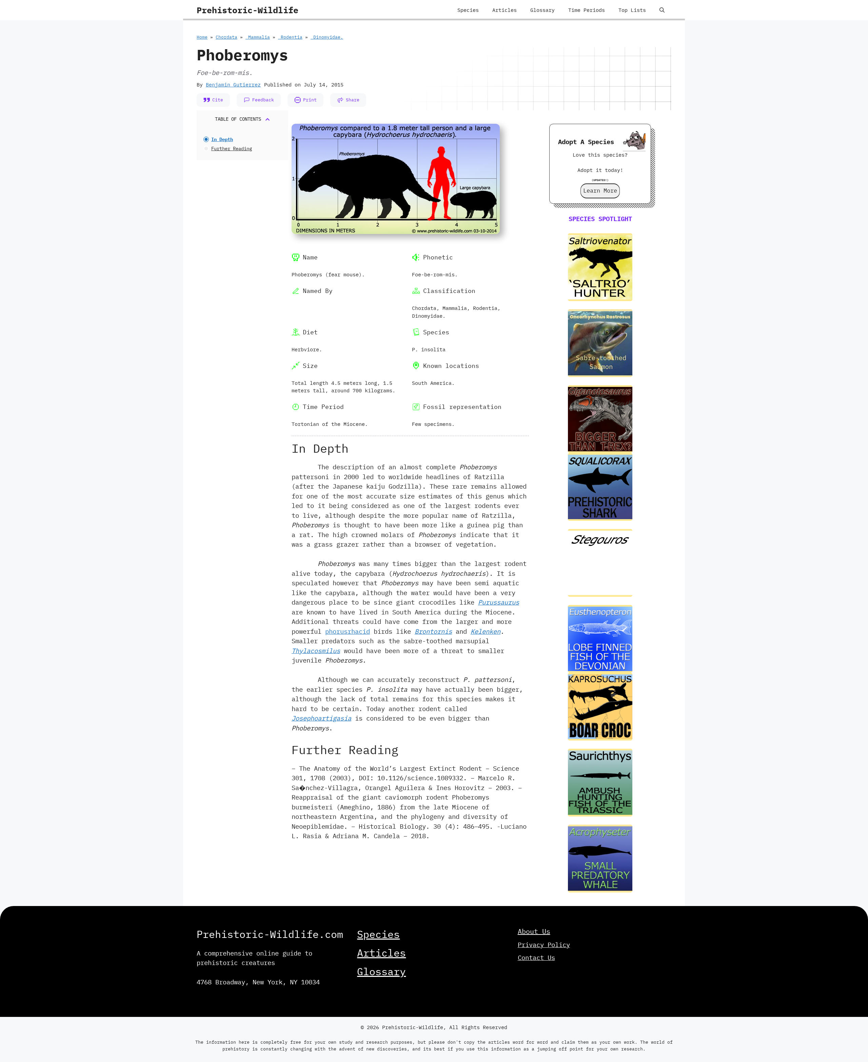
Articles (504, 10)
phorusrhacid (347, 631)
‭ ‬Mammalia (257, 37)
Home (202, 37)
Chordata (226, 37)
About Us (534, 931)
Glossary (542, 10)
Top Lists (632, 10)
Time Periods (586, 10)
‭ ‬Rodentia (290, 37)
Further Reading (231, 148)
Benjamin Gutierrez (233, 84)
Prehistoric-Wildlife (247, 10)
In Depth (222, 139)
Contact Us (536, 957)
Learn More (600, 190)
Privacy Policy (544, 945)
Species (468, 10)
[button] (662, 10)
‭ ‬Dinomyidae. (327, 37)
